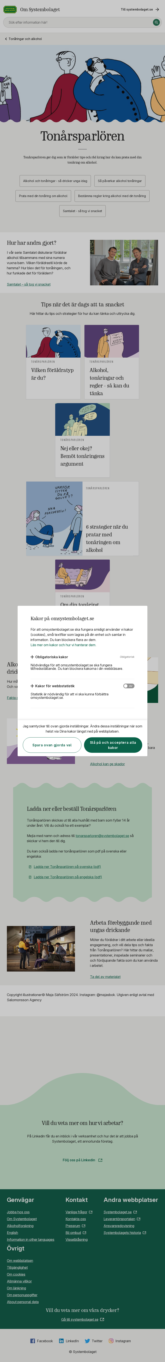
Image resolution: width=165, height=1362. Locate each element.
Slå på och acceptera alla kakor (113, 745)
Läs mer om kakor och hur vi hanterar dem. (63, 645)
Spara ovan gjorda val (52, 745)
